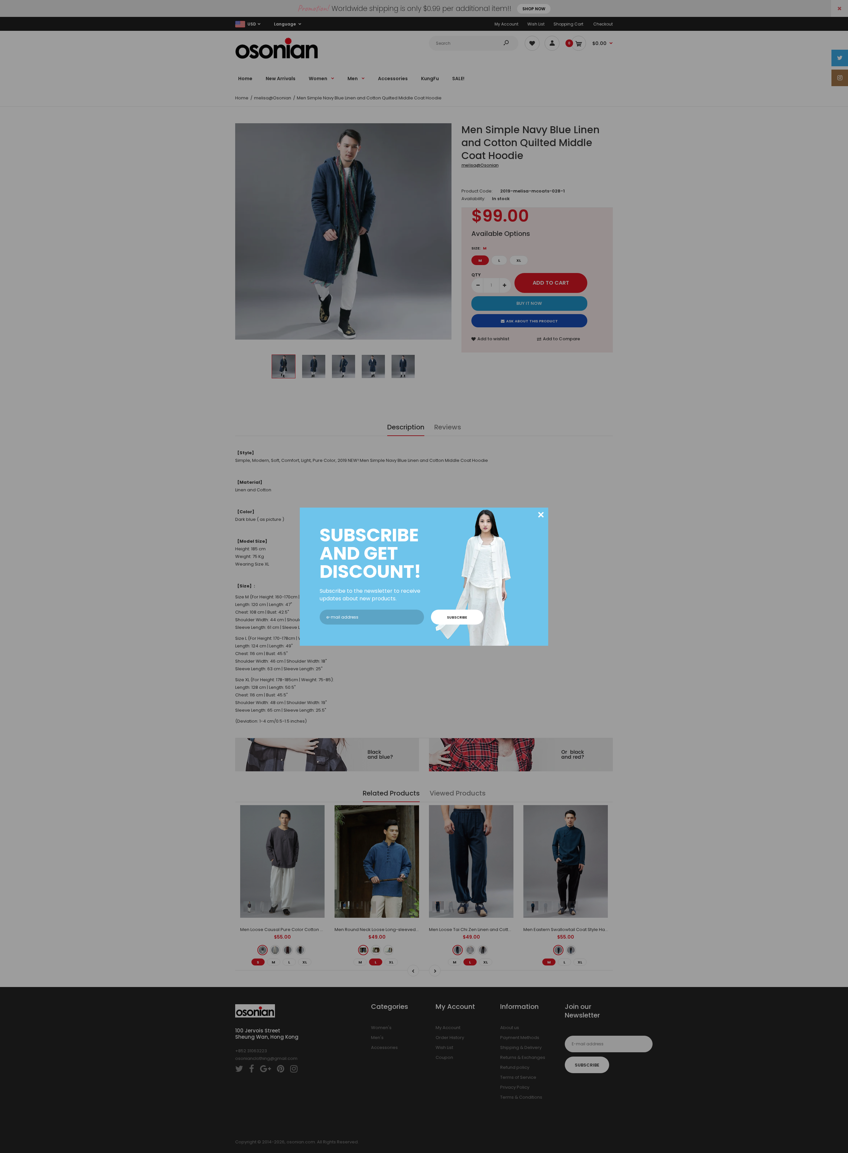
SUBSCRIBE (457, 617)
